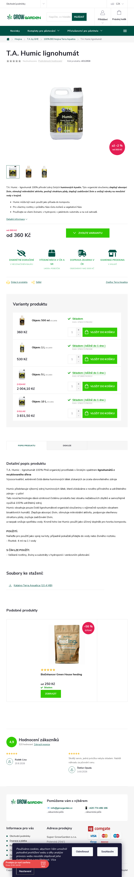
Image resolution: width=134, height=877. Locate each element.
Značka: (117, 282)
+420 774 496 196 (98, 808)
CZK (118, 3)
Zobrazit (51, 693)
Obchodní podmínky (15, 3)
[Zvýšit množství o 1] (78, 330)
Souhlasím (107, 851)
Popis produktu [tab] (26, 445)
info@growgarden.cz (61, 808)
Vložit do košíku (102, 332)
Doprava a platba (18, 840)
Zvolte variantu (90, 233)
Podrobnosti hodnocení (50, 61)
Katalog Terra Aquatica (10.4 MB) (33, 585)
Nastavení (25, 871)
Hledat (79, 17)
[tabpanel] (67, 660)
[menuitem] (15, 31)
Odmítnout (82, 851)
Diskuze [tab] (67, 445)
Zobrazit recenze (42, 744)
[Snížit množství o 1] (78, 334)
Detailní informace (15, 219)
